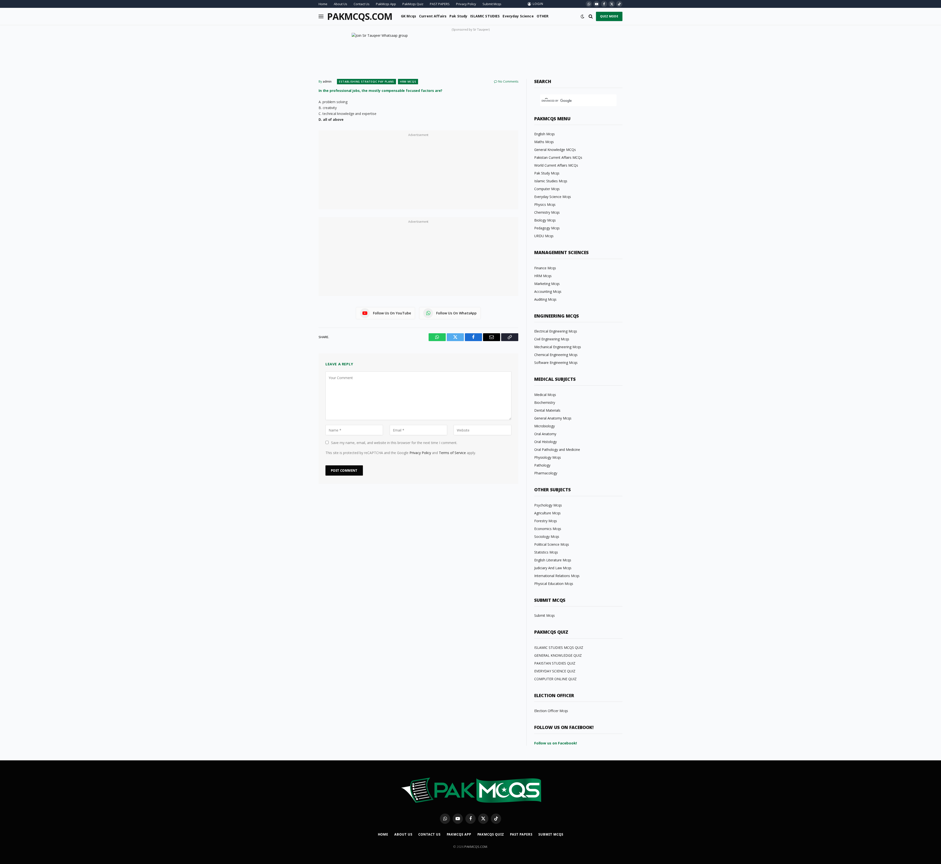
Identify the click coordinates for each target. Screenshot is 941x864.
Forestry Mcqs (545, 520)
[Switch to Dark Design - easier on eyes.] (582, 16)
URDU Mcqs (544, 236)
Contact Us (362, 4)
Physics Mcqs (545, 204)
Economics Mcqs (547, 528)
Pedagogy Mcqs (547, 228)
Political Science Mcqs (551, 544)
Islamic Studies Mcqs (550, 181)
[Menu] (321, 16)
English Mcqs (544, 134)
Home (323, 4)
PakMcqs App (386, 4)
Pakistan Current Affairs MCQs (558, 157)
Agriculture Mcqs (547, 513)
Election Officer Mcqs (551, 710)
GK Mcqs (408, 16)
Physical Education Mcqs (553, 583)
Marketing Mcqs (547, 283)
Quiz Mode (609, 16)
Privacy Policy (466, 4)
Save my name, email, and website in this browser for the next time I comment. (394, 442)
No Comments (508, 81)
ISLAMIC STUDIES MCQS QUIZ (558, 647)
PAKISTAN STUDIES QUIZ (554, 663)
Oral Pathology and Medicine (557, 449)
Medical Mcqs (545, 394)
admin (327, 81)
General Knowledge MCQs (555, 149)
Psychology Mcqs (548, 505)
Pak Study (458, 16)
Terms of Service (452, 452)
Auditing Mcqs (545, 299)
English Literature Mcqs (552, 560)
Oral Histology (545, 441)
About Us (340, 4)
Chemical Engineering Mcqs (556, 354)
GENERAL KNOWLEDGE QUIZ (558, 655)
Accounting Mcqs (547, 291)
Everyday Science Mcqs (552, 196)
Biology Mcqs (545, 220)
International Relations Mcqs (557, 575)
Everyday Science (518, 16)
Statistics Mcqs (546, 552)
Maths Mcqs (544, 141)
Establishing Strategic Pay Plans (366, 81)
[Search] (591, 16)
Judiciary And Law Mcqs (552, 568)
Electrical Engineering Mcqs (555, 331)
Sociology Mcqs (546, 536)
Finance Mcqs (545, 268)
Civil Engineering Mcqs (551, 339)
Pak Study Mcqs (546, 173)
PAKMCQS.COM (475, 846)
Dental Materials (547, 410)
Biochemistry (544, 402)
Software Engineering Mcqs (556, 362)
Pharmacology (545, 473)
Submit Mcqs (492, 4)
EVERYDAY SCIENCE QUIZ (554, 671)
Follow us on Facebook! (555, 743)
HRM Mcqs (408, 81)
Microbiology (544, 426)
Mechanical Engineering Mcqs (557, 347)
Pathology (542, 465)
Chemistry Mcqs (547, 212)
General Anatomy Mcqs (552, 418)
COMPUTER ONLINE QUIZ (555, 679)
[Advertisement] (418, 172)
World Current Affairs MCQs (556, 165)
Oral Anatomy (545, 434)
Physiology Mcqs (547, 457)
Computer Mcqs (547, 188)
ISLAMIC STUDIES (485, 16)
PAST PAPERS (440, 4)
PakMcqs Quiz (412, 4)
